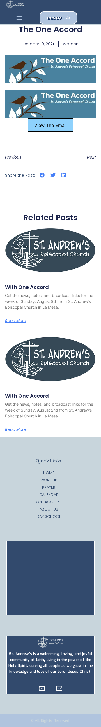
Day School (48, 516)
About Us (49, 509)
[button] (19, 18)
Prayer (48, 487)
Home (48, 472)
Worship (48, 480)
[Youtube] (42, 689)
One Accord (49, 501)
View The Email (50, 125)
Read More (15, 321)
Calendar (48, 494)
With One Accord (27, 287)
